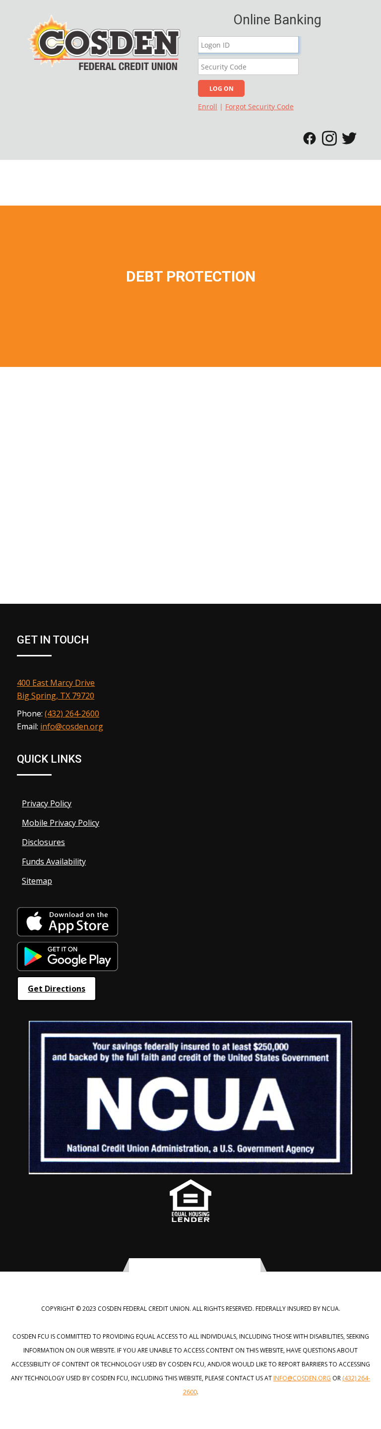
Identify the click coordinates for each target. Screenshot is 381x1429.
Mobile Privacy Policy (60, 822)
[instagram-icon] (206, 1265)
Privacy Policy (46, 803)
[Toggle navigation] (369, 177)
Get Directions (56, 988)
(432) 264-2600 (72, 713)
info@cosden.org (71, 726)
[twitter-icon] (183, 1265)
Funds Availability (54, 861)
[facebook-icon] (194, 1265)
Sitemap (37, 880)
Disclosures (43, 842)
